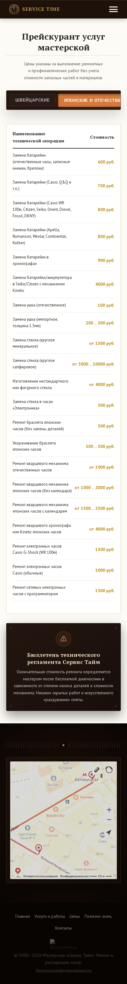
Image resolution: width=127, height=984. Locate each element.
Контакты (63, 928)
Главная (22, 916)
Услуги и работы (50, 916)
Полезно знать (98, 916)
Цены (75, 916)
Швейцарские (32, 100)
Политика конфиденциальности (64, 970)
